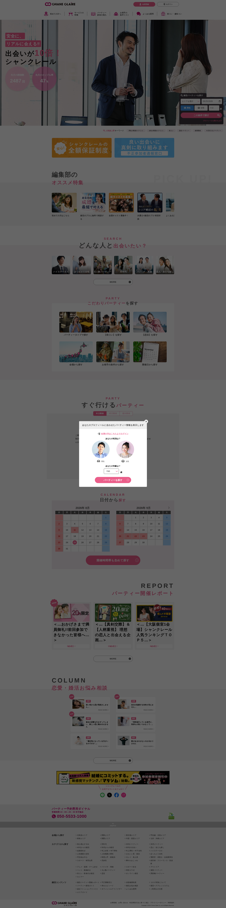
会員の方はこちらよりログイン (115, 434)
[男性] (101, 449)
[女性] (125, 449)
